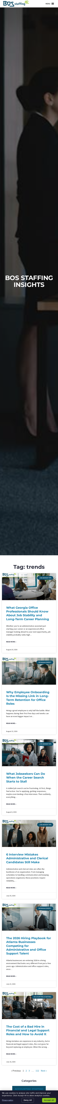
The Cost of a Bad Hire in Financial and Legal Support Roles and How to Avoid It (27, 1030)
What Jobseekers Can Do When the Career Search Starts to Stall (25, 777)
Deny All (28, 1100)
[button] (48, 3)
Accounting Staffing (29, 1089)
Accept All (49, 1100)
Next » (44, 1070)
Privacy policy (7, 1100)
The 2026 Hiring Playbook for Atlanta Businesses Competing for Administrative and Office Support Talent (28, 945)
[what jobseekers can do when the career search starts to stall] (29, 752)
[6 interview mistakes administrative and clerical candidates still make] (29, 833)
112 (37, 1070)
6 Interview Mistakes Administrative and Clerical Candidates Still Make (27, 858)
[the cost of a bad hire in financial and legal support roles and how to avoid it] (29, 1005)
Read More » (11, 642)
